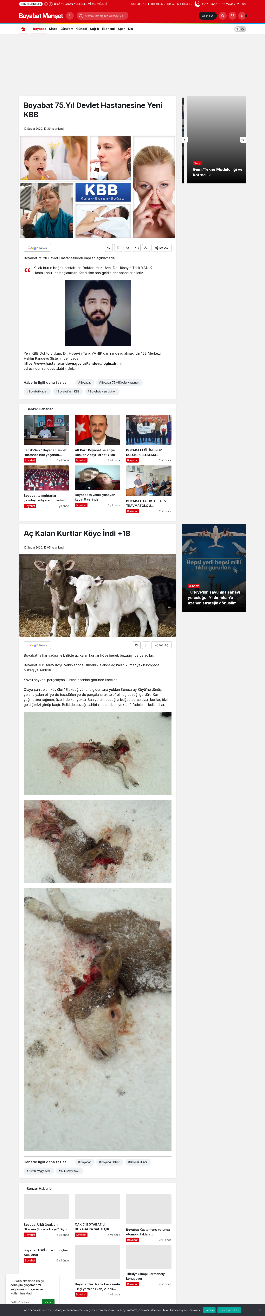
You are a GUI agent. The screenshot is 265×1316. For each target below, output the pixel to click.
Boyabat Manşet (41, 16)
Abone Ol (207, 15)
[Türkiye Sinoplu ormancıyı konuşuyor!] (148, 1271)
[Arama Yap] (223, 16)
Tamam (209, 1310)
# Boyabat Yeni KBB (67, 391)
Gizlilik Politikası (19, 1302)
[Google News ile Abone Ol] (37, 248)
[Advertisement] (132, 67)
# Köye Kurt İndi (137, 1162)
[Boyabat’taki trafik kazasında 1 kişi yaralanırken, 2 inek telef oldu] (97, 1271)
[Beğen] (109, 248)
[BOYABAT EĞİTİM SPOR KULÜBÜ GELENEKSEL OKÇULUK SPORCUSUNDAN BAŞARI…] (148, 439)
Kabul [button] (48, 1302)
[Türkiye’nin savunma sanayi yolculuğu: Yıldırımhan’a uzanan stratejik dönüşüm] (214, 568)
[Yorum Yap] (127, 248)
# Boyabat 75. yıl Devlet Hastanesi (119, 382)
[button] (232, 16)
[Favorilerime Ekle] (118, 248)
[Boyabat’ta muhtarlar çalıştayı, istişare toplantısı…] (46, 489)
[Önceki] (46, 4)
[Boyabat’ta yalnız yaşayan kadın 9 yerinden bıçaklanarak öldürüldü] (97, 489)
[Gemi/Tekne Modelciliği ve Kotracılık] (214, 139)
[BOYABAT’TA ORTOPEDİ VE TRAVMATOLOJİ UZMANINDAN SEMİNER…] (148, 489)
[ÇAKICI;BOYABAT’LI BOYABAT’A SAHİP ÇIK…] (97, 1218)
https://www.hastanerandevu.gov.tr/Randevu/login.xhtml (73, 363)
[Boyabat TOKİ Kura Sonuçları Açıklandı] (46, 1271)
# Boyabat (84, 382)
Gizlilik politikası (229, 1310)
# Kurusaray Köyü (69, 1171)
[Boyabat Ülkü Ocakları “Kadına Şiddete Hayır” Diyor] (46, 1218)
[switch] (240, 28)
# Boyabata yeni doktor (102, 391)
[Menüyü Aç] (70, 16)
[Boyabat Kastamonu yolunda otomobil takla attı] (148, 1218)
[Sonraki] (50, 4)
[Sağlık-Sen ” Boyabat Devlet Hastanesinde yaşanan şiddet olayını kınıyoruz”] (46, 439)
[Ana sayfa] (23, 28)
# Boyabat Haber (37, 391)
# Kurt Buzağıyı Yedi (38, 1171)
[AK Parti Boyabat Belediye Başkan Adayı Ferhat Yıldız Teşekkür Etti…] (97, 439)
